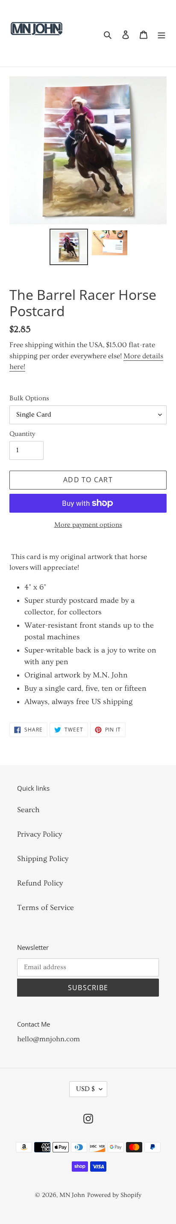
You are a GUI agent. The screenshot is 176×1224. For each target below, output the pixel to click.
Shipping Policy (42, 858)
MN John (72, 1195)
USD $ (85, 1089)
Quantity (22, 434)
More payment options (88, 525)
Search (28, 809)
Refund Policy (40, 883)
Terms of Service (45, 907)
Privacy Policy (39, 834)
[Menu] (161, 33)
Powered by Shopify (114, 1195)
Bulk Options (29, 398)
